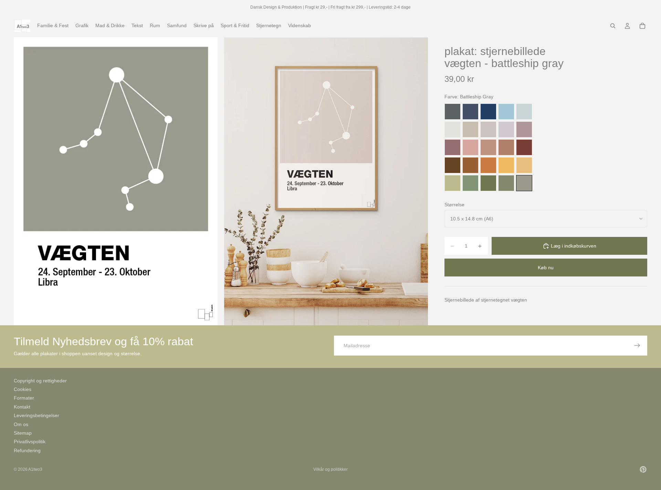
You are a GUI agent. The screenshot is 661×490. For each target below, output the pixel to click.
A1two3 (35, 469)
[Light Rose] (524, 129)
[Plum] (452, 147)
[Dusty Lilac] (506, 129)
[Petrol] (470, 112)
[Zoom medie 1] (116, 181)
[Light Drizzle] (524, 112)
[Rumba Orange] (488, 165)
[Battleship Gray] (524, 183)
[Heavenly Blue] (506, 112)
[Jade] (470, 183)
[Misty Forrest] (506, 183)
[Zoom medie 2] (326, 181)
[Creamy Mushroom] (470, 129)
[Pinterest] (643, 469)
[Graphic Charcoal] (452, 112)
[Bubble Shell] (470, 147)
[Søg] (612, 25)
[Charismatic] (524, 165)
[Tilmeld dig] (637, 345)
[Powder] (488, 147)
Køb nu (546, 267)
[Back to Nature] (452, 183)
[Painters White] (452, 129)
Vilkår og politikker (330, 469)
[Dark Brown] (452, 165)
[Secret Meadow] (488, 183)
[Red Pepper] (524, 147)
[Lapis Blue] (488, 112)
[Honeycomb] (506, 165)
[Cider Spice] (506, 147)
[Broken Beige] (488, 129)
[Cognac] (470, 165)
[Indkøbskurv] (642, 25)
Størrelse (454, 204)
